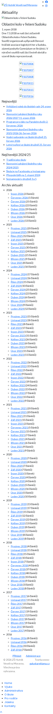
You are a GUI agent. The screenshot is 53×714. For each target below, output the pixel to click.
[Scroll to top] (1, 712)
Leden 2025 (17, 266)
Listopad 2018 (19, 550)
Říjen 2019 (17, 511)
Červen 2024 (18, 289)
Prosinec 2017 (19, 596)
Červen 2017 (18, 611)
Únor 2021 (17, 446)
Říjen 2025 (17, 236)
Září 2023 (16, 327)
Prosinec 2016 (19, 638)
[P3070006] (26, 64)
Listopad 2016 (19, 642)
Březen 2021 (18, 442)
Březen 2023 (18, 347)
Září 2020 (16, 469)
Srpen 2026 (17, 193)
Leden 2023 (17, 354)
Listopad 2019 (19, 508)
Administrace (33, 655)
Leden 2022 (17, 400)
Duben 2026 (18, 209)
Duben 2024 (18, 297)
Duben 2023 (18, 343)
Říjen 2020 (17, 465)
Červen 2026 (18, 201)
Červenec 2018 (19, 565)
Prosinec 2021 (19, 408)
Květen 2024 (18, 293)
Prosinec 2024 (19, 274)
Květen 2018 (18, 573)
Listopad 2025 (19, 232)
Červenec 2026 (19, 197)
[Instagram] (46, 5)
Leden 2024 (17, 308)
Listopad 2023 (19, 320)
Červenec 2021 (19, 427)
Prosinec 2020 (19, 458)
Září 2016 (16, 649)
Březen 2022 (18, 393)
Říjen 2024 (17, 282)
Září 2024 (16, 285)
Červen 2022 (18, 381)
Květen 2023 (18, 339)
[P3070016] (26, 96)
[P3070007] (26, 70)
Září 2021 (16, 419)
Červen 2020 (18, 477)
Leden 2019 (17, 538)
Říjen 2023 (17, 324)
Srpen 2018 (17, 561)
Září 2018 (16, 557)
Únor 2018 (17, 584)
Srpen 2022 (17, 377)
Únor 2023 (17, 350)
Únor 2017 (17, 626)
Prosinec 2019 (19, 504)
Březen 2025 (18, 259)
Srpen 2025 (17, 243)
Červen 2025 (18, 247)
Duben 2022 (18, 389)
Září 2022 (16, 373)
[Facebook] (46, 1)
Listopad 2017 (19, 599)
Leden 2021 (17, 450)
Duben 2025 (18, 255)
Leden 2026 (17, 220)
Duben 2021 (18, 439)
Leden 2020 (17, 496)
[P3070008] (26, 76)
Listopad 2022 (19, 366)
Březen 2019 (18, 531)
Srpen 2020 (17, 473)
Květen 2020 (18, 481)
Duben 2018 (18, 576)
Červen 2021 (18, 431)
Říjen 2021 (17, 416)
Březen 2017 (18, 622)
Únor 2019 (17, 534)
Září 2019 (16, 515)
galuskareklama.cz (40, 663)
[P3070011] (26, 83)
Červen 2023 (18, 335)
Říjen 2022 (17, 370)
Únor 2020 (17, 492)
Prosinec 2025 (19, 228)
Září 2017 (16, 607)
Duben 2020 (18, 485)
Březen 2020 (18, 488)
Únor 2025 (17, 262)
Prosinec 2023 (19, 316)
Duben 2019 (18, 527)
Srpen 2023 (17, 331)
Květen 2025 (18, 251)
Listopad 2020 (19, 462)
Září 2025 (16, 239)
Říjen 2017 (17, 603)
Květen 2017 (18, 615)
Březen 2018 (18, 580)
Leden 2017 (17, 630)
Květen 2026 (18, 205)
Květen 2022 (18, 385)
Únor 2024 (17, 304)
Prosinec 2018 (19, 546)
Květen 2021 (18, 435)
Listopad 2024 (19, 278)
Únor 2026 (17, 216)
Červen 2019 (18, 519)
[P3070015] (26, 90)
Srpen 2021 (17, 423)
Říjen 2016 (17, 645)
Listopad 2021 (19, 412)
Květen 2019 (18, 523)
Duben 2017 (18, 619)
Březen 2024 (18, 301)
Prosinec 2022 (19, 362)
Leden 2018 (17, 588)
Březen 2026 (18, 213)
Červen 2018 (18, 569)
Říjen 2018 (17, 554)
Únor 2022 (17, 396)
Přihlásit (16, 655)
